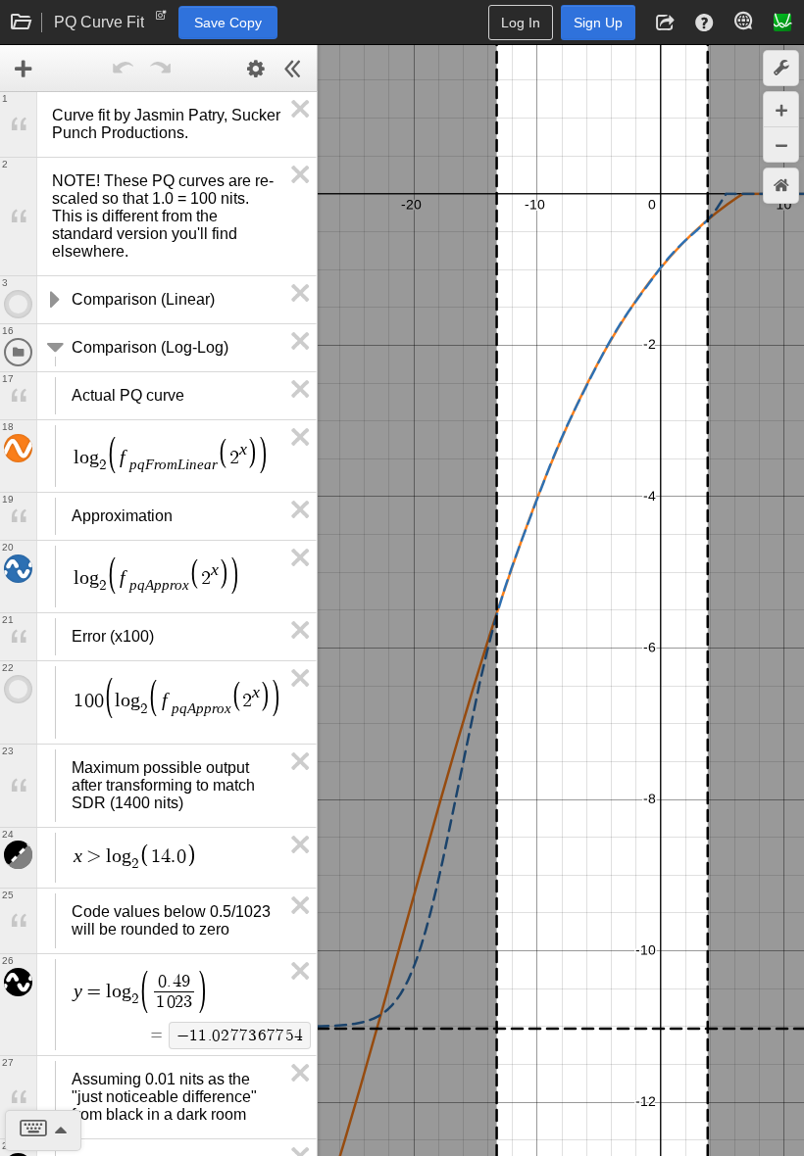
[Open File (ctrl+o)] (21, 22)
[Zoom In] (781, 109)
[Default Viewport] (781, 186)
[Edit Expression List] (256, 68)
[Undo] (123, 68)
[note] (161, 19)
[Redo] (160, 68)
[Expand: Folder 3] (53, 299)
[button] (664, 22)
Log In (520, 22)
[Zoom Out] (781, 144)
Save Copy (228, 22)
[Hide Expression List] (293, 68)
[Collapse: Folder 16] (53, 347)
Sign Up (598, 22)
